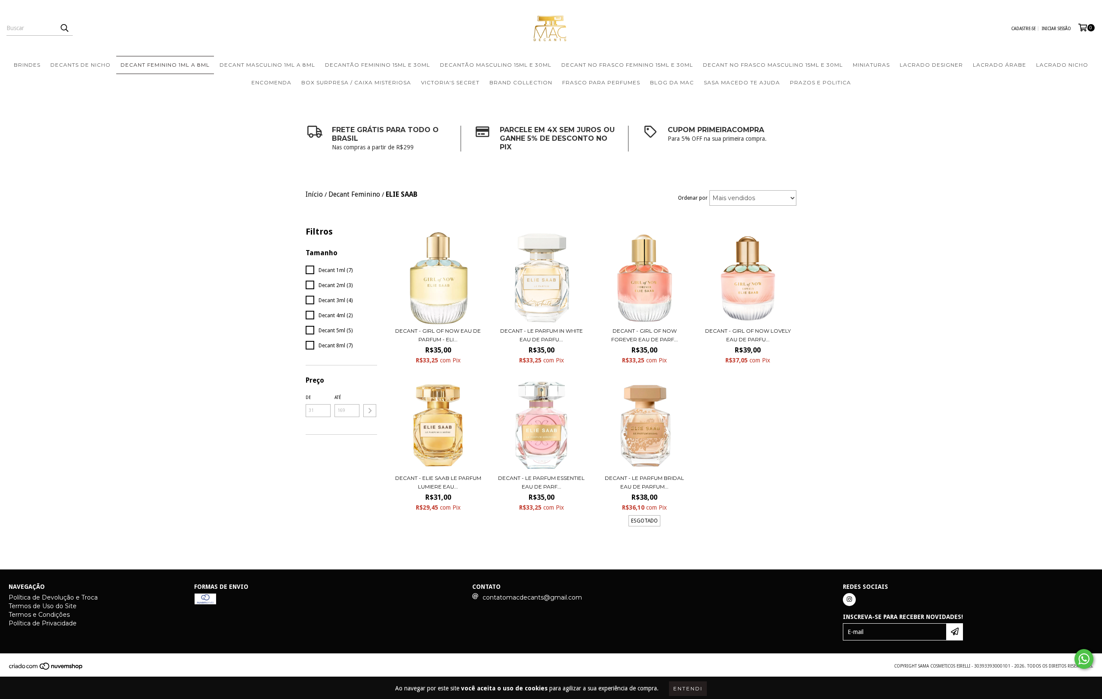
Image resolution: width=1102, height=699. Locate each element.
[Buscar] (64, 28)
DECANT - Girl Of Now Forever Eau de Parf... (644, 335)
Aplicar (369, 410)
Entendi (688, 688)
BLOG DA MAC (672, 82)
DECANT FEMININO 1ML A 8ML (165, 65)
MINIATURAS (871, 65)
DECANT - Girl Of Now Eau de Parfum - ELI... (438, 335)
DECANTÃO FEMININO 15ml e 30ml (377, 65)
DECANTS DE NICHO (80, 65)
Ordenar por (693, 198)
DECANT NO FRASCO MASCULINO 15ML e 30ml (773, 65)
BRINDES (27, 65)
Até (337, 397)
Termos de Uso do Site (43, 606)
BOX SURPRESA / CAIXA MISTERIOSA (356, 82)
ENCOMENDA (271, 82)
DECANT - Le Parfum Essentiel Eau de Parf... (541, 482)
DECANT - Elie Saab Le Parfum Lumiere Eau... (438, 482)
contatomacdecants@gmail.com (532, 597)
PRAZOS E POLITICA (820, 82)
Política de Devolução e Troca (53, 597)
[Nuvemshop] (46, 668)
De (308, 397)
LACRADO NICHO (1062, 65)
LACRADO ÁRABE (999, 65)
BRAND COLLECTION (520, 82)
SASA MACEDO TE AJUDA (742, 82)
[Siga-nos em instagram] (849, 599)
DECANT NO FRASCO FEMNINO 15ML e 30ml (627, 65)
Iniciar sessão (1056, 28)
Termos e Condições (39, 615)
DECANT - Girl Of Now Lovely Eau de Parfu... (748, 335)
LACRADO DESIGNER (931, 65)
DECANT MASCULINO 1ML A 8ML (267, 65)
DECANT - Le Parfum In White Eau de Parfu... (541, 335)
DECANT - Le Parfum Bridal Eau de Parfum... (644, 482)
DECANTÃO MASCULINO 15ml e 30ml (495, 65)
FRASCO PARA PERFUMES (601, 82)
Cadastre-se (1023, 28)
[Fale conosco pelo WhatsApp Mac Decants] (1083, 659)
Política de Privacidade (43, 623)
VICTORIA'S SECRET (450, 82)
